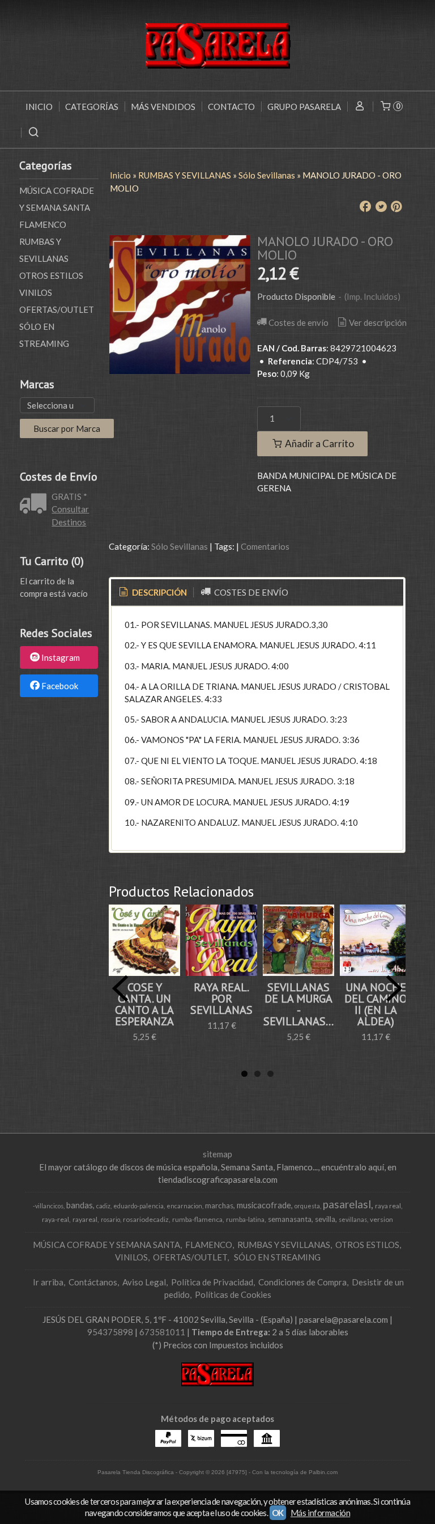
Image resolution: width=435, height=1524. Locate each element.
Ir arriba (48, 1282)
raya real (388, 1206)
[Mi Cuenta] (360, 107)
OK (278, 1513)
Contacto (231, 106)
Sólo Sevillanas (179, 546)
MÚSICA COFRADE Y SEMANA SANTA (56, 199)
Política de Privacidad (212, 1282)
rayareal (84, 1219)
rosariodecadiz (146, 1219)
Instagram (60, 658)
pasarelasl (347, 1204)
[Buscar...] (34, 133)
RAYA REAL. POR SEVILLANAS (221, 998)
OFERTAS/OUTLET (56, 309)
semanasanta (290, 1219)
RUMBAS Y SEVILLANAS (44, 250)
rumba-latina (245, 1219)
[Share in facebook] (365, 207)
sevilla (325, 1219)
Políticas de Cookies (233, 1294)
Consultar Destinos (70, 515)
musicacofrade (264, 1205)
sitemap (217, 1154)
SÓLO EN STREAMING (44, 335)
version (381, 1219)
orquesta (307, 1205)
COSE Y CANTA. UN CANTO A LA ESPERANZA (144, 1004)
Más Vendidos (163, 106)
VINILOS (35, 292)
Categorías (91, 106)
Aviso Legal (144, 1282)
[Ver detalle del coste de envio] (36, 504)
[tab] (152, 592)
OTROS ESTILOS (51, 275)
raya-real (55, 1219)
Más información (320, 1513)
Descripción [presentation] (158, 592)
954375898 (110, 1332)
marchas (219, 1205)
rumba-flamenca (197, 1219)
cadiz (103, 1205)
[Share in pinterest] (396, 207)
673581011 (162, 1332)
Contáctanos (93, 1282)
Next (394, 988)
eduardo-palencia (138, 1205)
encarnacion (184, 1205)
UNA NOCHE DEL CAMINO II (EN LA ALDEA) (375, 1004)
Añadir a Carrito (318, 443)
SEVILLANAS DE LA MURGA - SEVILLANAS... (298, 1004)
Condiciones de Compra (302, 1282)
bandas (79, 1205)
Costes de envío (298, 322)
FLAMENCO (42, 224)
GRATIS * (69, 496)
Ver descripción (378, 322)
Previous (120, 988)
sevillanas (353, 1219)
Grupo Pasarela (304, 106)
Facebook (59, 686)
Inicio (39, 106)
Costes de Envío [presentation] (250, 592)
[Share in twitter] (381, 207)
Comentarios (265, 546)
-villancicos (48, 1205)
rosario (110, 1219)
